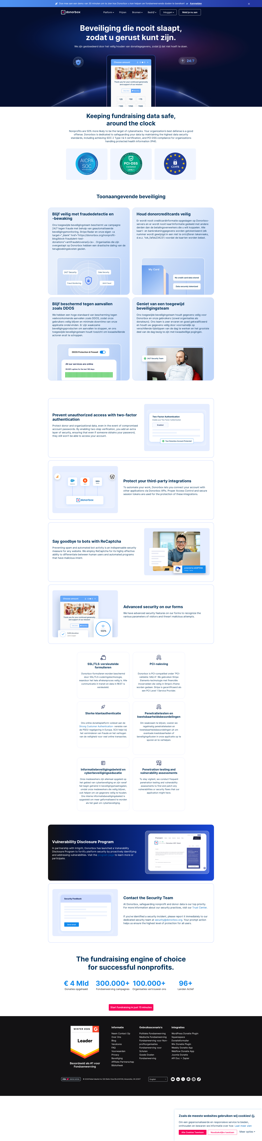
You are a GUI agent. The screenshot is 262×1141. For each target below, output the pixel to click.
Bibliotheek (117, 1065)
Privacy (115, 1054)
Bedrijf (151, 12)
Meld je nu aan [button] (189, 12)
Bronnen (136, 12)
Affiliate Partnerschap (122, 1061)
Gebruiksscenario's (150, 1027)
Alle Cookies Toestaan (192, 1132)
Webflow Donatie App (183, 1051)
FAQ (113, 1047)
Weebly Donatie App (182, 1047)
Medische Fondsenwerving (153, 1037)
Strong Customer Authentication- (96, 726)
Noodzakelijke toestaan (222, 1132)
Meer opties (246, 1131)
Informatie (117, 1027)
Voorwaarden (118, 1051)
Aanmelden (196, 3)
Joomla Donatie (180, 1054)
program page (106, 855)
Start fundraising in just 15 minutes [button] (131, 1007)
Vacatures (116, 1044)
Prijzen (122, 12)
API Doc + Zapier (180, 1058)
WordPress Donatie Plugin (185, 1033)
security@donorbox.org (168, 919)
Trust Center (199, 907)
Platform (107, 12)
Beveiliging (117, 1058)
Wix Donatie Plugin (181, 1044)
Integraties (178, 1027)
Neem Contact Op (120, 1033)
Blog (113, 1040)
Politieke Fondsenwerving (152, 1033)
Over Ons (116, 1037)
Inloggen (167, 12)
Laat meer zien (243, 1125)
